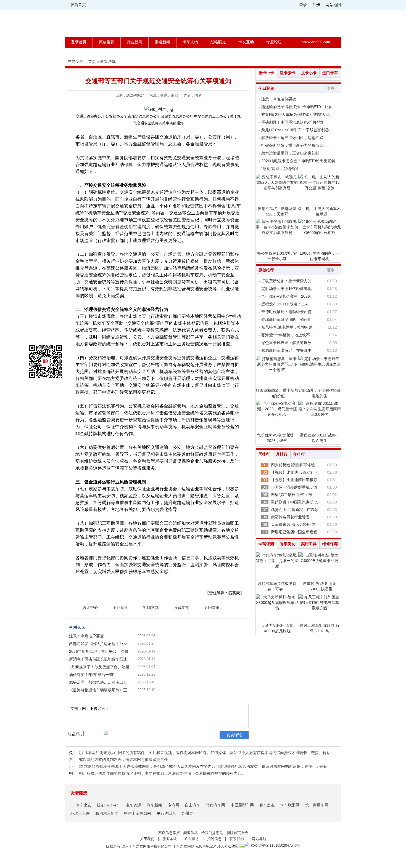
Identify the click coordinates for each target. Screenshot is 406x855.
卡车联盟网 (290, 805)
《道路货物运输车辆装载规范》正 (98, 690)
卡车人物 (190, 42)
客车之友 (267, 805)
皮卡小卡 (309, 73)
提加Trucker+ (108, 805)
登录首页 (78, 42)
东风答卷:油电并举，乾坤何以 (287, 327)
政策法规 (108, 61)
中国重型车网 (242, 805)
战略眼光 (218, 42)
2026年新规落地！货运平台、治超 (98, 651)
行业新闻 (134, 42)
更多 (331, 88)
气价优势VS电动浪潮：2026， (287, 296)
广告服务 (192, 839)
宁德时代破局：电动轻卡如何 (286, 312)
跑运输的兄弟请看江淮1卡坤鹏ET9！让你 (297, 107)
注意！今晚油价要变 (86, 636)
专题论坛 (274, 42)
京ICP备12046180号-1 (213, 846)
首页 (92, 61)
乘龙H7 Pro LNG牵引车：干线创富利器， (297, 130)
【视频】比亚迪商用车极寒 (294, 480)
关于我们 (147, 839)
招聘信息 (214, 839)
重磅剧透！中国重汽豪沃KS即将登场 (292, 122)
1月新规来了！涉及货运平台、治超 (99, 667)
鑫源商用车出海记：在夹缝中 (286, 350)
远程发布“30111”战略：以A (284, 304)
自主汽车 (192, 805)
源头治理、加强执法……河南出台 (98, 682)
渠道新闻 (162, 42)
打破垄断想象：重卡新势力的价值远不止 (296, 145)
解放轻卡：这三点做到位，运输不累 (292, 137)
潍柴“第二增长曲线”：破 (291, 494)
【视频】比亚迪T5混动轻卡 (294, 472)
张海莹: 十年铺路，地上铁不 (285, 335)
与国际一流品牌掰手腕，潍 (294, 487)
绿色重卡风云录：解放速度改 (286, 342)
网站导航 (259, 839)
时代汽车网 (215, 805)
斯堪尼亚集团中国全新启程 (294, 532)
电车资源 (133, 805)
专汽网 (173, 805)
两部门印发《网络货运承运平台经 (98, 643)
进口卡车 (330, 73)
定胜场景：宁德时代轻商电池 (286, 288)
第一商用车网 (316, 805)
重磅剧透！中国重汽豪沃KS (294, 502)
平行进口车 (166, 813)
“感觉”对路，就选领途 (280, 168)
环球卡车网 (80, 813)
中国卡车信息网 (137, 813)
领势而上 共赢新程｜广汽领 (294, 509)
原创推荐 (106, 42)
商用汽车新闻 (106, 813)
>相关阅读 (76, 627)
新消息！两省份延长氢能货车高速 (98, 659)
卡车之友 (83, 805)
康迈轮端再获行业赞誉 (290, 517)
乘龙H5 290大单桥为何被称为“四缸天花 (295, 114)
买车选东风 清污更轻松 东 (293, 524)
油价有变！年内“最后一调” (91, 674)
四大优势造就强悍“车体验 (293, 465)
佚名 (198, 95)
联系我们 (237, 839)
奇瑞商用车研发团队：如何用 (286, 319)
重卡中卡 (266, 73)
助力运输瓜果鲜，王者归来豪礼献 (290, 153)
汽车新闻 (154, 805)
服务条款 (169, 839)
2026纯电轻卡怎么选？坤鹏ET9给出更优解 (298, 161)
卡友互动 (246, 42)
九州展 (187, 813)
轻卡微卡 (287, 73)
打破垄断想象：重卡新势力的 (286, 281)
